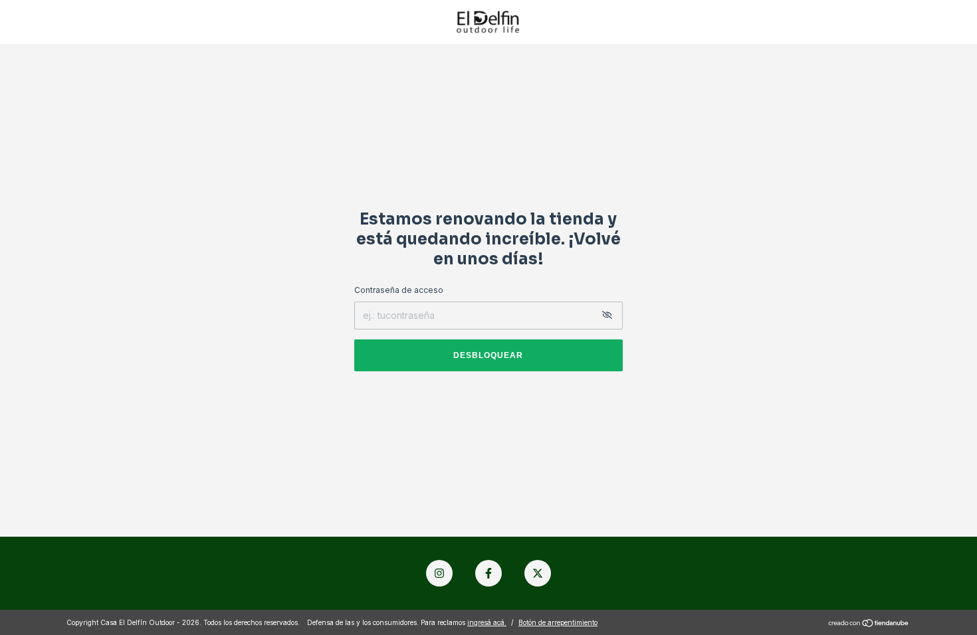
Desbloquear (488, 355)
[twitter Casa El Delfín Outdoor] (537, 573)
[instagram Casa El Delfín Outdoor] (439, 573)
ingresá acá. (486, 622)
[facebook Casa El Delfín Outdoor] (488, 573)
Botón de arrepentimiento (557, 622)
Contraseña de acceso (398, 290)
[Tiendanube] (869, 624)
